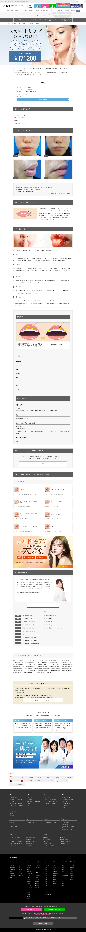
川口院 (28, 875)
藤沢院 (28, 869)
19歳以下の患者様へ (30, 843)
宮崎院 (71, 871)
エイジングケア (13, 815)
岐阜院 (46, 871)
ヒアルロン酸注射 (13, 809)
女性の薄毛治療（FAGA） (67, 797)
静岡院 (46, 873)
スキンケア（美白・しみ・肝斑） (51, 801)
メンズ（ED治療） (14, 826)
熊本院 (71, 869)
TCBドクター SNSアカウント (17, 784)
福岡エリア (72, 865)
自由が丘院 (21, 875)
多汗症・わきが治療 (65, 801)
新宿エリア (12, 865)
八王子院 (20, 869)
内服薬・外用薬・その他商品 (50, 799)
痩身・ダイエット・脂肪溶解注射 (34, 801)
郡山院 (37, 879)
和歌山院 (55, 881)
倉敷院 (63, 867)
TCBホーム (9, 23)
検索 (78, 10)
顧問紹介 (73, 10)
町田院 (20, 865)
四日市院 (46, 887)
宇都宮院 (29, 881)
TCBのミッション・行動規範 (16, 841)
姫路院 (54, 877)
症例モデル (60, 10)
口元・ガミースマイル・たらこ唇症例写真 (65, 20)
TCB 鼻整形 (47, 777)
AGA (11, 824)
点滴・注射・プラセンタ (49, 797)
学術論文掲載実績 (64, 839)
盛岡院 (37, 883)
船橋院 (28, 892)
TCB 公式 (22, 777)
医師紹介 (31, 10)
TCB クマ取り (39, 777)
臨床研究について (64, 843)
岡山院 (63, 865)
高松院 (63, 878)
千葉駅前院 (29, 887)
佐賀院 (71, 875)
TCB (16, 780)
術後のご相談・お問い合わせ (16, 843)
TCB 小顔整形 (56, 777)
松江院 (63, 873)
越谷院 (28, 879)
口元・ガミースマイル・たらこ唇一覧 (35, 20)
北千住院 (20, 873)
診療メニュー (10, 10)
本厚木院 (29, 871)
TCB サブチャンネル (48, 780)
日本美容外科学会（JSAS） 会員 (51, 615)
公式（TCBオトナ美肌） (35, 780)
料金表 (16, 10)
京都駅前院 (55, 871)
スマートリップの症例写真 (24, 89)
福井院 (46, 892)
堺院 (54, 869)
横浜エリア (29, 865)
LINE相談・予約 (52, 7)
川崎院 (28, 867)
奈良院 (54, 879)
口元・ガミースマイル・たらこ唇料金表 (50, 20)
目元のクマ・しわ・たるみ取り (16, 799)
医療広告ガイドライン (48, 843)
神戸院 (54, 875)
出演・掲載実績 (29, 845)
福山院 (63, 871)
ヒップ (28, 805)
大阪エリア (55, 865)
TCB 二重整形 (30, 777)
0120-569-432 (29, 918)
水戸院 (28, 883)
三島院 (46, 877)
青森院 (37, 881)
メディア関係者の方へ (48, 839)
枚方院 (54, 867)
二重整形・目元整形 (14, 797)
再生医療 (63, 807)
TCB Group (44, 923)
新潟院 (46, 885)
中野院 (11, 877)
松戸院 (28, 894)
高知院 (63, 883)
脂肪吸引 (29, 803)
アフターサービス (65, 824)
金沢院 (46, 883)
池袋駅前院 (12, 869)
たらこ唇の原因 (22, 94)
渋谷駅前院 (12, 875)
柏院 (28, 890)
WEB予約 (45, 7)
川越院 (28, 877)
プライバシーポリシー (48, 841)
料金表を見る (43, 463)
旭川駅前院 (38, 867)
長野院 (46, 879)
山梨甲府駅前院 (48, 894)
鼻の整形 (12, 801)
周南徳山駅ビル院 (65, 876)
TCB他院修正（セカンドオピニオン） (52, 822)
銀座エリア (12, 871)
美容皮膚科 (30, 5)
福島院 (37, 877)
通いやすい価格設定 (65, 822)
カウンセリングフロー (30, 837)
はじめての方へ (29, 839)
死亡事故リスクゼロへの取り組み (17, 847)
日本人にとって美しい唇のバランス (26, 91)
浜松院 (46, 875)
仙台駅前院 (38, 875)
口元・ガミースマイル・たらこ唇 (17, 803)
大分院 (71, 877)
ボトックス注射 (13, 811)
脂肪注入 (12, 813)
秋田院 (37, 887)
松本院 (46, 881)
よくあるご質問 (44, 10)
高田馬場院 (12, 867)
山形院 (37, 885)
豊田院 (46, 867)
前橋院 (28, 898)
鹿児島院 (72, 867)
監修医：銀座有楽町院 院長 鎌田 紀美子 (60, 193)
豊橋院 (46, 869)
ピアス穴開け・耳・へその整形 (68, 799)
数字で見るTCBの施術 (30, 841)
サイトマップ (63, 845)
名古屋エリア (47, 865)
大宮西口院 (29, 873)
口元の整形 (23, 23)
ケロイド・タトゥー (65, 805)
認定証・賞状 (46, 847)
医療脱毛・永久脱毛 (31, 822)
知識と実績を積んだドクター (67, 829)
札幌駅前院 (38, 865)
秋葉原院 (12, 873)
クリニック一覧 (23, 10)
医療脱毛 (30, 7)
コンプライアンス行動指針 (49, 845)
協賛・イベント (29, 847)
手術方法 (20, 96)
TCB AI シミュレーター (15, 837)
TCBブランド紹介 (13, 839)
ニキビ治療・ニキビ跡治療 (50, 803)
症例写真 (37, 10)
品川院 (20, 871)
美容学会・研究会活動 (65, 841)
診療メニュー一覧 (21, 20)
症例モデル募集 (37, 7)
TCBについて (53, 10)
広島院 (63, 869)
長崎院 (71, 873)
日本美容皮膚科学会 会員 (50, 621)
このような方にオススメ (24, 87)
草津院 (54, 883)
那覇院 (71, 879)
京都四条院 (55, 873)
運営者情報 (46, 837)
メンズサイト (24, 5)
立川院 (20, 867)
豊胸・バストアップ (31, 797)
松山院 (63, 881)
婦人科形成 (29, 799)
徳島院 (63, 885)
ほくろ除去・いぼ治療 (66, 803)
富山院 (46, 890)
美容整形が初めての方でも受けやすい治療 (69, 827)
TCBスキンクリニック (67, 777)
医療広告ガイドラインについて (43, 700)
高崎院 (28, 896)
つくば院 (29, 885)
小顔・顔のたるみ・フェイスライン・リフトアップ (17, 806)
